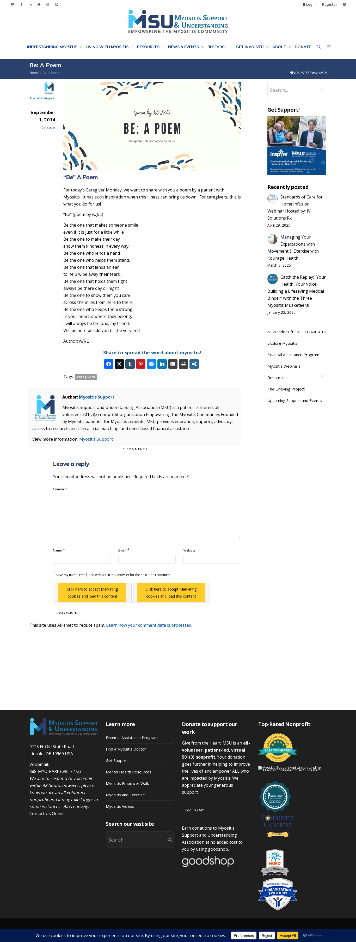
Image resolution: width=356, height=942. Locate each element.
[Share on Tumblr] (130, 364)
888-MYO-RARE (44, 771)
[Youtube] (39, 4)
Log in (311, 4)
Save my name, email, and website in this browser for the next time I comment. (113, 575)
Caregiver (48, 127)
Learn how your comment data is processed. (149, 625)
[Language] (344, 4)
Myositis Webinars (283, 366)
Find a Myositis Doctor (126, 749)
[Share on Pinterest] (140, 364)
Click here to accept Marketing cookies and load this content (92, 593)
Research (218, 46)
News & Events (184, 46)
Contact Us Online (47, 813)
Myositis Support (96, 397)
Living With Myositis (108, 46)
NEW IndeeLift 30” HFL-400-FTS (296, 331)
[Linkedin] (30, 4)
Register (329, 4)
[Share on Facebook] (108, 364)
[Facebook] (21, 4)
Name (57, 550)
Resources (149, 46)
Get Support (117, 760)
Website (189, 550)
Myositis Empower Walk (127, 783)
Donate (303, 46)
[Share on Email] (172, 364)
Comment (60, 489)
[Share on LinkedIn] (162, 364)
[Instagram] (56, 4)
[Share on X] (119, 364)
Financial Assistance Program (293, 354)
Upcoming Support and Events (294, 400)
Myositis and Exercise (125, 794)
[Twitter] (12, 4)
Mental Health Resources (128, 771)
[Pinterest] (48, 4)
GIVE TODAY (194, 810)
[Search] (319, 47)
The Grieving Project (286, 389)
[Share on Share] (194, 364)
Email (122, 550)
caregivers (86, 377)
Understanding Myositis (52, 46)
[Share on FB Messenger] (151, 364)
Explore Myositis (282, 343)
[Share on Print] (183, 364)
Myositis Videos (120, 806)
